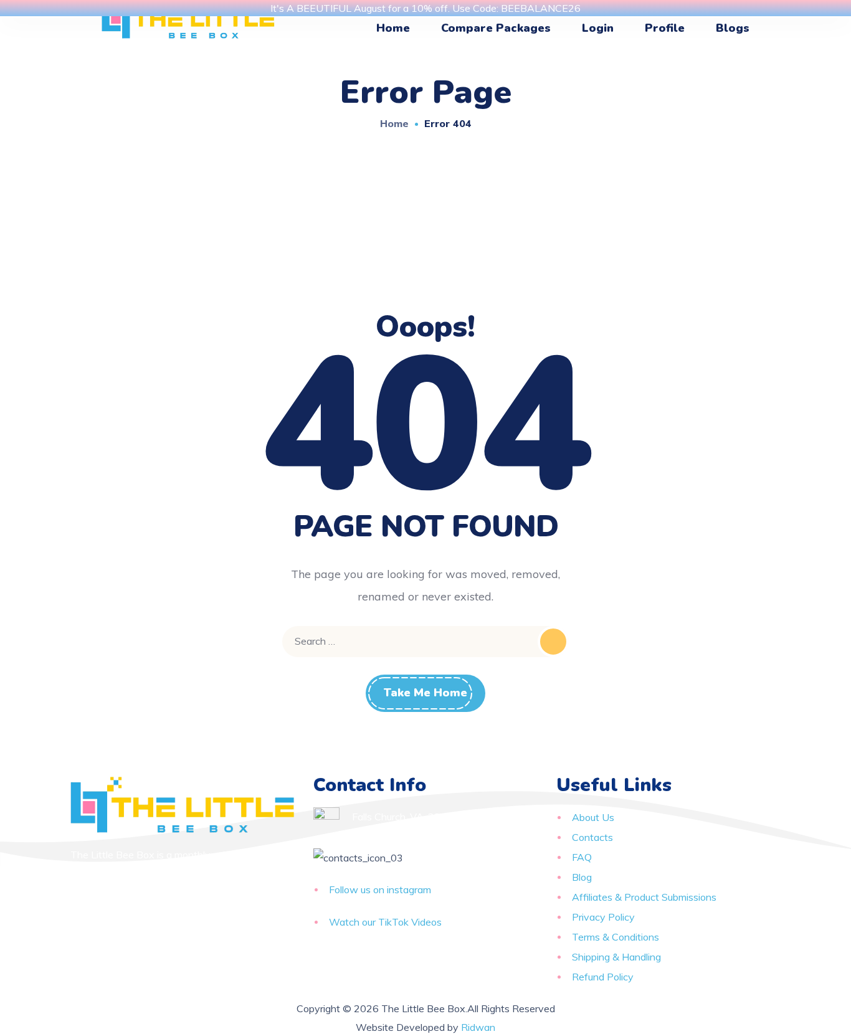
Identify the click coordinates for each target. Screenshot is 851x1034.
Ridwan (478, 1027)
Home (394, 123)
